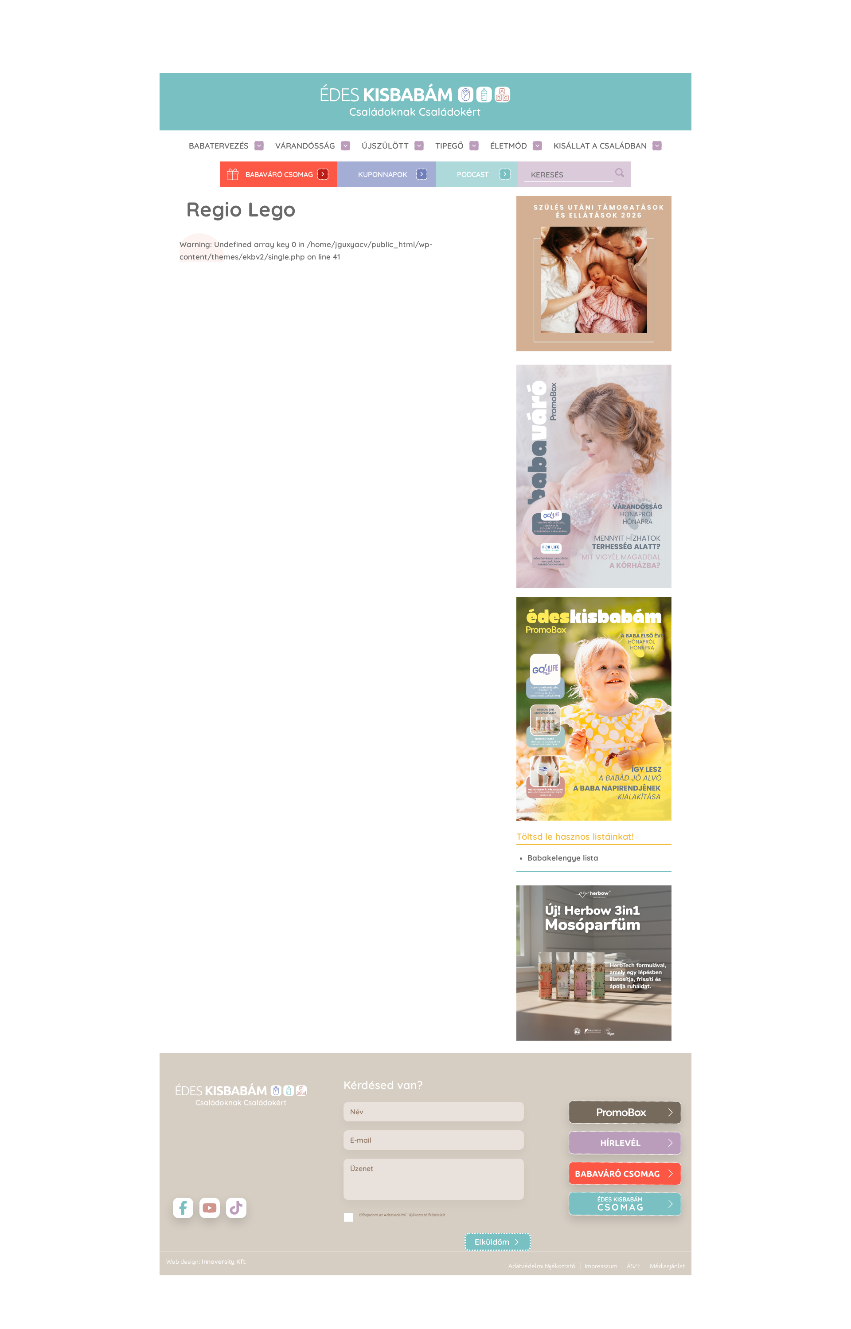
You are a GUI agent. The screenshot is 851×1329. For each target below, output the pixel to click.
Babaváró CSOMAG (279, 174)
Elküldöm (492, 1242)
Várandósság (305, 146)
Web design (182, 1261)
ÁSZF (633, 1266)
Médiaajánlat (667, 1266)
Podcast (473, 174)
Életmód (508, 146)
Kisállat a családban (600, 146)
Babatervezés (219, 146)
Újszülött (385, 146)
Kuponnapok (382, 174)
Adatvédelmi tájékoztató (541, 1266)
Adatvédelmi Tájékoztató (405, 1215)
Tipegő (449, 146)
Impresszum (601, 1266)
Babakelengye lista (562, 857)
